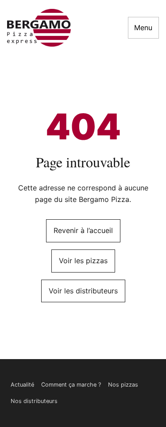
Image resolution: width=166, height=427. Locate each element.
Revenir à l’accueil (83, 230)
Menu (143, 27)
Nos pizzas (123, 384)
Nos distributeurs (34, 401)
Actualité (22, 384)
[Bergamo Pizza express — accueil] (39, 28)
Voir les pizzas (83, 260)
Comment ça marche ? (71, 384)
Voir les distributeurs (83, 290)
